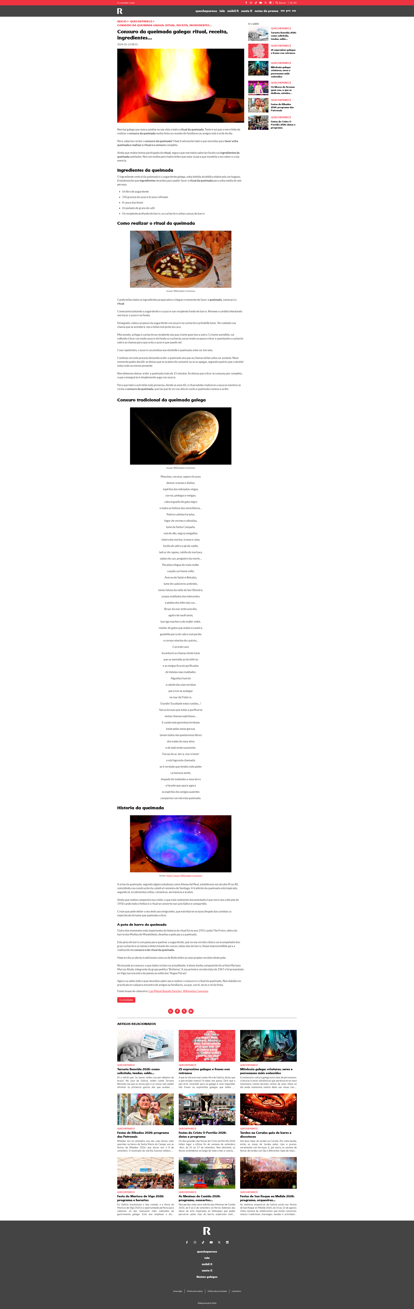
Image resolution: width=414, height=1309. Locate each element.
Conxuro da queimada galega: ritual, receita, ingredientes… (164, 25)
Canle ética (236, 1291)
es (295, 2)
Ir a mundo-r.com (126, 3)
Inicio (121, 21)
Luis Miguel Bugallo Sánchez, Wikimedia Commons (178, 991)
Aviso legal (177, 1291)
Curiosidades (126, 999)
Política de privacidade (217, 1291)
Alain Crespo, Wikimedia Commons (184, 875)
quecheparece (206, 11)
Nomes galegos (207, 1276)
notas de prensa (266, 11)
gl (291, 2)
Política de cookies (195, 1291)
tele (222, 11)
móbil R (233, 11)
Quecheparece (141, 21)
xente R (246, 11)
